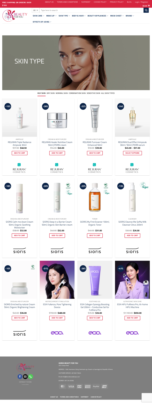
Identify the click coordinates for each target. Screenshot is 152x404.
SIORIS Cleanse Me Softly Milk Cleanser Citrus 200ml (132, 223)
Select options (132, 153)
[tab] (41, 93)
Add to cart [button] (19, 153)
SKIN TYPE (63, 15)
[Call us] (30, 376)
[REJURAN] (19, 168)
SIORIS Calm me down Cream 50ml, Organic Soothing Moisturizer (19, 224)
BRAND (129, 15)
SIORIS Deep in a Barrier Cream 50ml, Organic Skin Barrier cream (57, 223)
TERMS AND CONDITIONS (67, 1)
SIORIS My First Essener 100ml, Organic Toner (94, 223)
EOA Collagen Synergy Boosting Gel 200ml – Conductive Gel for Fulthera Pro (94, 307)
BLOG (129, 1)
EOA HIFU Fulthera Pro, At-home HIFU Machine (132, 306)
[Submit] (146, 10)
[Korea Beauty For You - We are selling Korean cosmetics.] (14, 16)
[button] (141, 2)
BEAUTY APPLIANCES (97, 15)
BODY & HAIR (78, 15)
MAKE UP (50, 15)
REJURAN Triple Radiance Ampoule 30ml (19, 143)
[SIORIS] (19, 250)
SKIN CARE (37, 15)
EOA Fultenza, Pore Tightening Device (57, 306)
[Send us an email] (25, 376)
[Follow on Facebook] (20, 376)
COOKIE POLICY (100, 1)
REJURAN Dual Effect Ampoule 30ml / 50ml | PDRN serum (132, 143)
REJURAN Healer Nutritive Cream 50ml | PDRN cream (57, 143)
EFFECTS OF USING (41, 21)
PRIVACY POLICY (117, 1)
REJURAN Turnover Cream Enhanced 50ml (95, 143)
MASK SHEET (116, 15)
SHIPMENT (85, 1)
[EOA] (57, 333)
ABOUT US (49, 1)
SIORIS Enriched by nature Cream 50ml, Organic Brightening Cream (19, 306)
